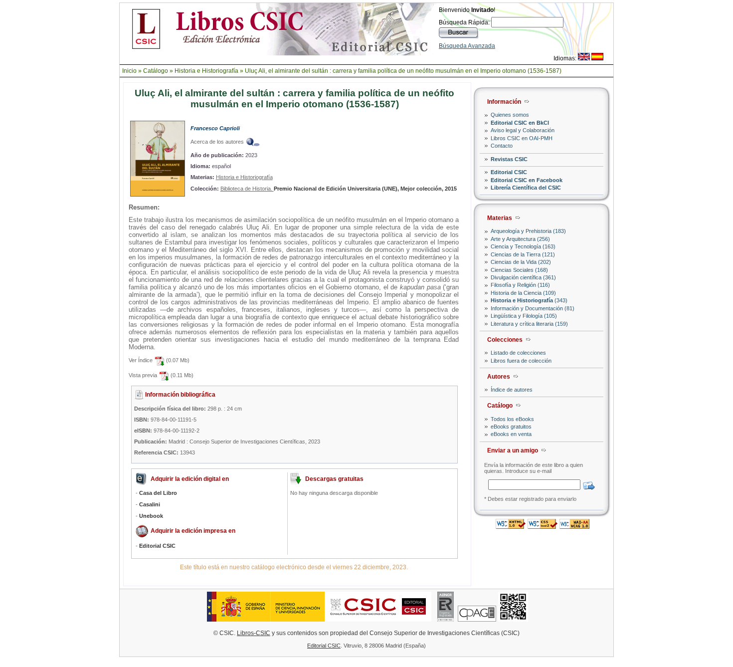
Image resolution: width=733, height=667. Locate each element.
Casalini (149, 504)
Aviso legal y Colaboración (522, 130)
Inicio (129, 70)
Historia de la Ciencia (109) (523, 293)
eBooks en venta (511, 434)
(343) (529, 300)
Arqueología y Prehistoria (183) (528, 231)
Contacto (502, 146)
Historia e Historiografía (206, 70)
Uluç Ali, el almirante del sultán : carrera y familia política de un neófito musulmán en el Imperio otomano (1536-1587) (403, 70)
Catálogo (155, 70)
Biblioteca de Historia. (247, 189)
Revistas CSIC (509, 159)
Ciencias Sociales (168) (519, 270)
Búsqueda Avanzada (467, 45)
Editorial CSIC (509, 172)
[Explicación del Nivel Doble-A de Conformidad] (574, 526)
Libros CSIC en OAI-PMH (521, 138)
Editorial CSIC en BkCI (520, 123)
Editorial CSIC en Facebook (526, 180)
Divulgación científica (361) (523, 277)
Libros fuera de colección (521, 361)
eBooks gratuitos (511, 427)
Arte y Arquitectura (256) (520, 239)
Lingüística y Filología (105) (524, 316)
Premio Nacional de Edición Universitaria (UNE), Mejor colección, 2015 (365, 189)
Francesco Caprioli (215, 128)
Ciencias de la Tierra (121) (523, 254)
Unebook (151, 516)
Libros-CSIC (253, 633)
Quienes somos (510, 115)
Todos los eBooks (512, 419)
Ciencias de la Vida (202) (521, 262)
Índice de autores (512, 390)
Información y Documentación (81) (532, 308)
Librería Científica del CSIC (526, 188)
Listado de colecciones (518, 353)
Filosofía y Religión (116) (520, 285)
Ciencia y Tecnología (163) (523, 246)
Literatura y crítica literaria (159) (529, 324)
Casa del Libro (158, 493)
